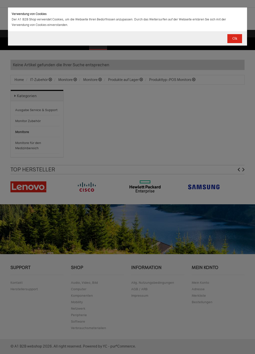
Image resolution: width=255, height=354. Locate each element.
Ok (234, 38)
